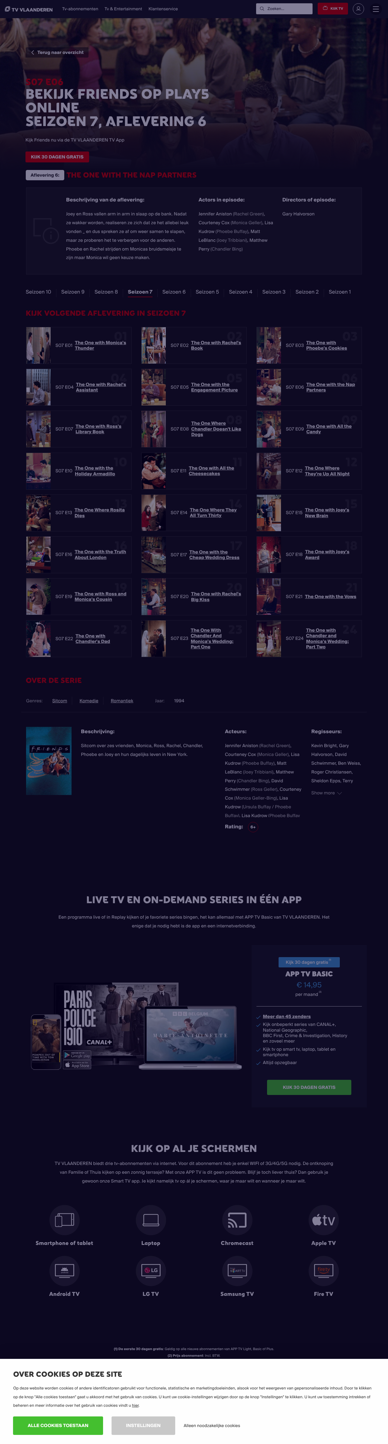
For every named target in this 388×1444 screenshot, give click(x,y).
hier (135, 1405)
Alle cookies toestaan (58, 1425)
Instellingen (143, 1425)
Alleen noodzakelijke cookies (212, 1425)
